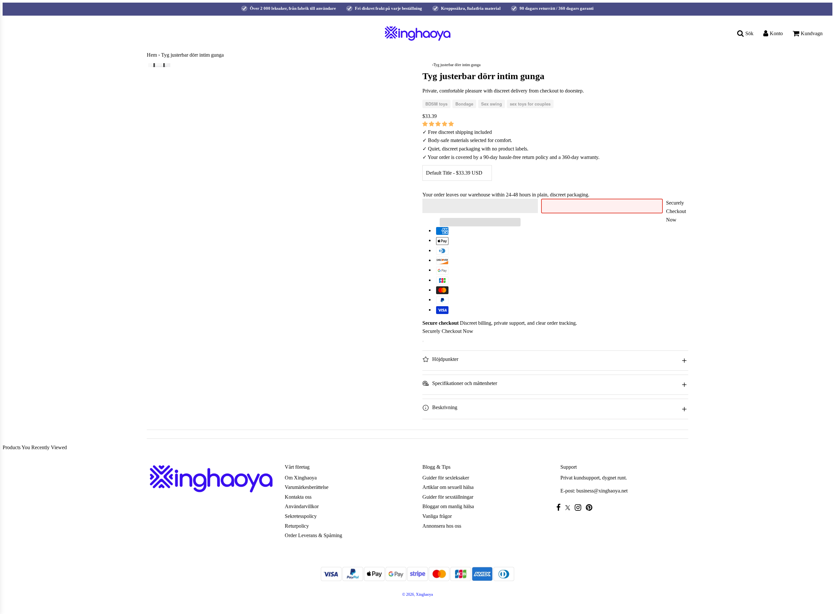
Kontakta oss (298, 497)
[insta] (579, 507)
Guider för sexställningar (447, 497)
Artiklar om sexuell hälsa (448, 487)
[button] (438, 124)
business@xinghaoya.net (602, 490)
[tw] (569, 508)
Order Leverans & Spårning (313, 535)
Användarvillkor (302, 506)
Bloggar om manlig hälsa (448, 506)
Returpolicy (297, 526)
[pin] (591, 507)
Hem (152, 55)
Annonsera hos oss (441, 526)
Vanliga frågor (437, 516)
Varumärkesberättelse (306, 487)
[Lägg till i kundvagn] (423, 341)
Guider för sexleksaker (445, 477)
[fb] (560, 507)
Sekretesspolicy (301, 516)
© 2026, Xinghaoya (417, 594)
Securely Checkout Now (676, 211)
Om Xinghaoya (301, 477)
